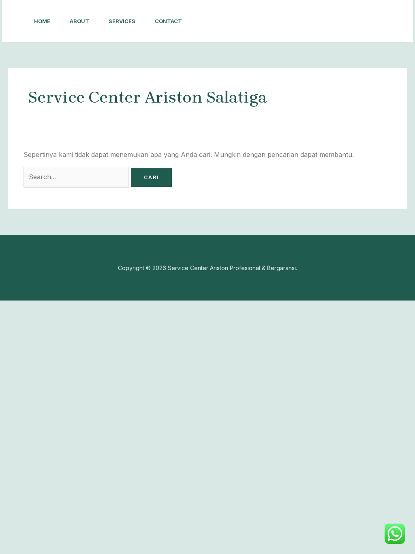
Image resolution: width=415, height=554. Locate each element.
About (79, 21)
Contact (168, 21)
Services (122, 21)
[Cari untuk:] (77, 177)
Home (42, 21)
